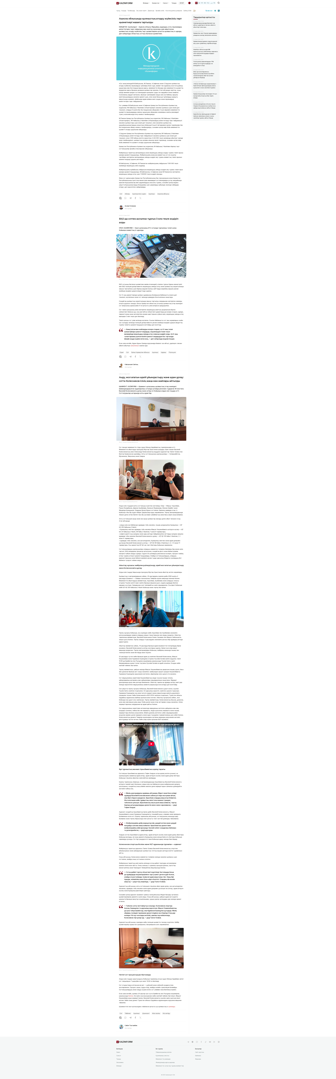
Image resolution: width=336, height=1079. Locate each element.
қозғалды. (171, 1006)
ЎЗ (214, 3)
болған (130, 996)
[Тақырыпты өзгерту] (190, 3)
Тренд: (118, 10)
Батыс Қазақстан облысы (140, 352)
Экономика (119, 1062)
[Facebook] (135, 198)
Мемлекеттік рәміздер (163, 1059)
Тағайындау (131, 10)
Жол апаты (156, 1013)
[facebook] (201, 1042)
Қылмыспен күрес (139, 194)
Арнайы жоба (160, 10)
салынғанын (134, 346)
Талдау (174, 3)
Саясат (118, 1055)
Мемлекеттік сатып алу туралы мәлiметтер (170, 1066)
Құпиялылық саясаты (162, 1055)
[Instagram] (120, 198)
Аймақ (127, 194)
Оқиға (118, 1052)
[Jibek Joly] (209, 11)
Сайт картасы (199, 1052)
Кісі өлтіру (166, 1013)
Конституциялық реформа (173, 10)
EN (205, 3)
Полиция (172, 352)
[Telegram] (130, 198)
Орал (122, 352)
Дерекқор (151, 10)
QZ (199, 3)
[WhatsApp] (125, 198)
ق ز (211, 3)
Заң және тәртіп (141, 10)
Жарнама (198, 1059)
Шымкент (145, 1013)
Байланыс (198, 1055)
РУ (202, 3)
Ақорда (123, 10)
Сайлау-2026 (187, 10)
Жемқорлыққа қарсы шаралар (165, 1062)
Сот (121, 194)
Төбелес (128, 1013)
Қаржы (163, 352)
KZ (196, 3)
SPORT (182, 3)
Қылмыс (152, 194)
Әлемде (118, 1066)
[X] (140, 198)
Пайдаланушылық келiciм (163, 1052)
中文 (208, 3)
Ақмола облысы (163, 194)
